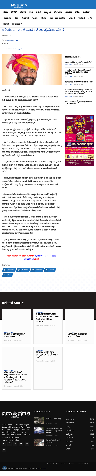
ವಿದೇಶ (38, 12)
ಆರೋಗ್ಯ (72, 18)
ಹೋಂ (5, 12)
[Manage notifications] (4, 468)
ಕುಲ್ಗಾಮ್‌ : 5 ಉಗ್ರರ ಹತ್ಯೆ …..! (53, 419)
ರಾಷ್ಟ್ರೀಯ (47, 12)
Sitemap (72, 464)
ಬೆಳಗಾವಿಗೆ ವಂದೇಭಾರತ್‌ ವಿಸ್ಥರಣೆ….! (53, 441)
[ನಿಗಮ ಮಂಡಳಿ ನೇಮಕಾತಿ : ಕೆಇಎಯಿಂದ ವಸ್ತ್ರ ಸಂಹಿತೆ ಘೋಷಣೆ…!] (39, 430)
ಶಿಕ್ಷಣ (90, 18)
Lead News (12, 49)
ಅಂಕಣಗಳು (7, 18)
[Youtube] (4, 450)
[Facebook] (4, 444)
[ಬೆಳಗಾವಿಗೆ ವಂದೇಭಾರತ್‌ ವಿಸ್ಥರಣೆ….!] (39, 442)
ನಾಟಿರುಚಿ (81, 18)
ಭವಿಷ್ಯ (77, 12)
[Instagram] (10, 444)
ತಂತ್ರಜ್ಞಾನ (25, 18)
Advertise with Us (82, 464)
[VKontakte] (27, 444)
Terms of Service (61, 464)
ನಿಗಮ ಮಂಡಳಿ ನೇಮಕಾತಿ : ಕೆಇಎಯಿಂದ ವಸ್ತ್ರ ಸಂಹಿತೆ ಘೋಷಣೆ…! (54, 430)
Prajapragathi (12, 40)
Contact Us (50, 464)
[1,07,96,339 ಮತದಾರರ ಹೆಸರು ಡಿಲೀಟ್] (79, 319)
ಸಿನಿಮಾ (35, 18)
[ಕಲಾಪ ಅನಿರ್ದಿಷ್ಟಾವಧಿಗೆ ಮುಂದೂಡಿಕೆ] (16, 319)
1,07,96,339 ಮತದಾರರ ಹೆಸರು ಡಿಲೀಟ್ (78, 82)
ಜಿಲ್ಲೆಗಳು (23, 12)
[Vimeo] (21, 444)
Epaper (14, 12)
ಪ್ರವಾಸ (6, 24)
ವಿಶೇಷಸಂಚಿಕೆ (17, 24)
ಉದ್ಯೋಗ (86, 12)
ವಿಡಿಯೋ (68, 12)
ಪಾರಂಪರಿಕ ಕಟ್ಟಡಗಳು (58, 18)
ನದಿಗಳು (43, 18)
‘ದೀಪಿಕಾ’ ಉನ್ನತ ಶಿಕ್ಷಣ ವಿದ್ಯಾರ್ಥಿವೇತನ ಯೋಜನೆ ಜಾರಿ (78, 102)
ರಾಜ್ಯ (31, 12)
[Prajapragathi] (3, 40)
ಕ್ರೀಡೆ (16, 18)
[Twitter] (15, 444)
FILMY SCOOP (42, 468)
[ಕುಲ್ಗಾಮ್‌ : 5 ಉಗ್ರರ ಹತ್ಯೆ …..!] (39, 420)
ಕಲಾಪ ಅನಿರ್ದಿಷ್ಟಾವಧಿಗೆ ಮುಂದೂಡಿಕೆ (78, 62)
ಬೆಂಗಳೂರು (58, 12)
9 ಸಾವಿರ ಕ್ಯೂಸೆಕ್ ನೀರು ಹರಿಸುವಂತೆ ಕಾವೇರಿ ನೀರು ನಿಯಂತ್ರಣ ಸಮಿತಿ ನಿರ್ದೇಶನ (77, 72)
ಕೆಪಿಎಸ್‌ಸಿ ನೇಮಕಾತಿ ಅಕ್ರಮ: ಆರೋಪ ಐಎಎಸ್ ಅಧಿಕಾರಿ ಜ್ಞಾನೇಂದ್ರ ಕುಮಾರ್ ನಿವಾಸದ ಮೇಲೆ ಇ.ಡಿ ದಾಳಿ (78, 91)
